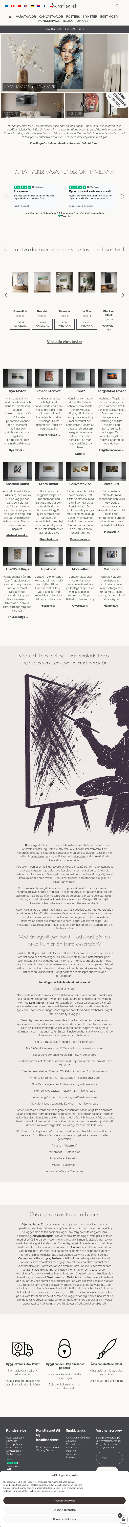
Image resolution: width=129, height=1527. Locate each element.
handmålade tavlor (28, 852)
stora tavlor (25, 878)
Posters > (71, 1457)
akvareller (80, 856)
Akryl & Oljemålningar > (79, 1437)
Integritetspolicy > (16, 1437)
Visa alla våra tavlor (64, 342)
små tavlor (45, 878)
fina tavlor (68, 1303)
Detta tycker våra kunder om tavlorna (64, 172)
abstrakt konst (31, 849)
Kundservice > (13, 1450)
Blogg (68, 21)
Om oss (82, 21)
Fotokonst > (72, 1454)
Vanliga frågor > (15, 1454)
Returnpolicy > (14, 1444)
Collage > (71, 1441)
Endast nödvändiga (64, 1509)
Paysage (64, 311)
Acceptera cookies (64, 1500)
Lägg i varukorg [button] (20, 324)
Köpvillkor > (12, 1441)
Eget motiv (109, 16)
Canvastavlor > (74, 1444)
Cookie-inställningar (64, 1519)
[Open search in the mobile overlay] (117, 6)
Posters (73, 16)
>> (17, 450)
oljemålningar (39, 856)
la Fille (86, 311)
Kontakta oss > (14, 1447)
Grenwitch (20, 311)
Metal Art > (72, 1450)
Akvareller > (72, 1447)
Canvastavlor (51, 16)
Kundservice (49, 21)
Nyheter (90, 16)
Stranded (42, 311)
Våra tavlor (26, 16)
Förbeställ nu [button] (109, 328)
